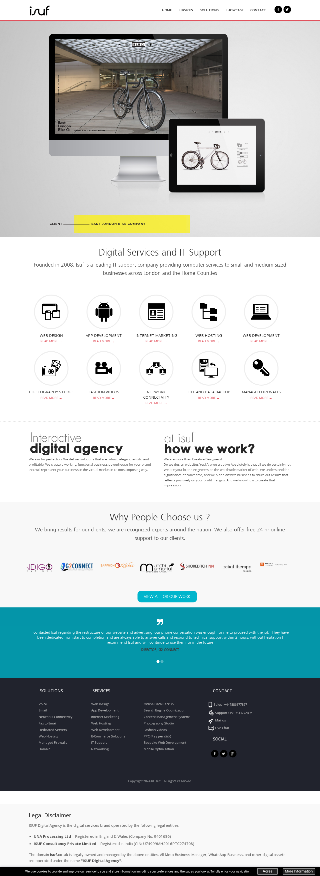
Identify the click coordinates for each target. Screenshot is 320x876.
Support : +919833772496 (233, 712)
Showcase (235, 10)
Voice (43, 704)
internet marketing (156, 335)
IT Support (99, 742)
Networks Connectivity (55, 716)
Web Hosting (48, 736)
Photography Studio (159, 723)
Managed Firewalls (261, 391)
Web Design (51, 335)
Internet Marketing (105, 716)
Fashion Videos (155, 729)
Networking (99, 749)
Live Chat (221, 727)
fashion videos (103, 391)
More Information (299, 871)
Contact (258, 10)
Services (185, 10)
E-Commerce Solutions (108, 736)
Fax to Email (47, 723)
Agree (267, 871)
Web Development (105, 729)
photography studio (51, 391)
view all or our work (167, 596)
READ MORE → (51, 341)
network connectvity (156, 394)
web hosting (209, 335)
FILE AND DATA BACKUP (209, 391)
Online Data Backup (159, 704)
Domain (44, 749)
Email (43, 710)
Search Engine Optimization (165, 710)
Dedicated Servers (53, 729)
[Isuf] (51, 11)
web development (261, 335)
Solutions (209, 10)
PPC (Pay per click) (157, 736)
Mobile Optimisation (159, 749)
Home (167, 10)
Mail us (220, 720)
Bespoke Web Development (165, 742)
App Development (104, 335)
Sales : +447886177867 (230, 704)
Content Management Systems (167, 716)
